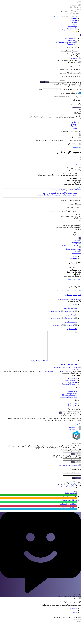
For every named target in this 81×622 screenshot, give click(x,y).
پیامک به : (72, 235)
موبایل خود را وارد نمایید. (73, 472)
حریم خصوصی (72, 391)
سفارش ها (73, 20)
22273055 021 (57, 371)
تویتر (74, 128)
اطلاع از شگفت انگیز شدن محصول (67, 227)
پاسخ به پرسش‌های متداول (68, 397)
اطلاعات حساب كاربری (69, 29)
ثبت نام (55, 16)
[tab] (40, 256)
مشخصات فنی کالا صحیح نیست (68, 73)
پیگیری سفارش (72, 28)
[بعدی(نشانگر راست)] (78, 621)
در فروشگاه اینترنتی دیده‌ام (70, 93)
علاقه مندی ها (72, 26)
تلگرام (74, 122)
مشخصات (73, 258)
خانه (79, 51)
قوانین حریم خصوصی (66, 485)
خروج (75, 31)
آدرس (75, 24)
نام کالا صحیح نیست (72, 66)
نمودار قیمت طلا (71, 47)
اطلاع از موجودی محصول (70, 225)
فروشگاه (74, 612)
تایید (73, 453)
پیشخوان (74, 18)
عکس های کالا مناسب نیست (69, 69)
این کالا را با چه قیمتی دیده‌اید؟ (71, 89)
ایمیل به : (72, 233)
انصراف (78, 453)
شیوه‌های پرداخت (71, 382)
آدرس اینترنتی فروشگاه (73, 96)
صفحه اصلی (73, 608)
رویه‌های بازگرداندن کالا (69, 384)
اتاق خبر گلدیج (72, 404)
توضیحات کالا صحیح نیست (70, 76)
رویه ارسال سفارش (70, 380)
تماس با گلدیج (72, 405)
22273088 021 (67, 371)
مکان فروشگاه (76, 104)
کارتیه (79, 147)
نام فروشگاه (77, 100)
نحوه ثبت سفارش (71, 378)
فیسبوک (73, 126)
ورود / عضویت (76, 478)
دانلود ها (74, 22)
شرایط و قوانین (76, 484)
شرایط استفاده (72, 393)
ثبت (80, 238)
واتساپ (73, 124)
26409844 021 (48, 371)
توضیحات (74, 256)
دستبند (75, 51)
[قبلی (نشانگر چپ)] (80, 621)
